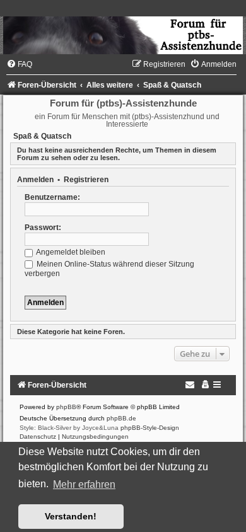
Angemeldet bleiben (70, 252)
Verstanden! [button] (71, 516)
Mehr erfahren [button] (84, 484)
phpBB (66, 406)
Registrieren (86, 179)
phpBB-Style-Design (149, 427)
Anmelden (35, 179)
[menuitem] (19, 64)
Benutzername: (52, 197)
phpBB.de (121, 418)
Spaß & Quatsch (42, 136)
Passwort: (43, 227)
